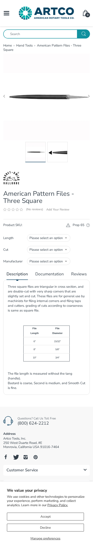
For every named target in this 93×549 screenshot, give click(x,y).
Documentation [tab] (49, 274)
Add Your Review (57, 209)
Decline (45, 527)
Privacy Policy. (57, 505)
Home (7, 45)
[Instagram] (25, 457)
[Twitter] (15, 457)
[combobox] (46, 34)
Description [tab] (17, 274)
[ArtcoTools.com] (46, 13)
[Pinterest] (35, 457)
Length (8, 238)
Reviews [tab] (79, 274)
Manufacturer (12, 261)
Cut (5, 249)
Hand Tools (24, 45)
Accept (45, 516)
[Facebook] (5, 457)
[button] (13, 209)
